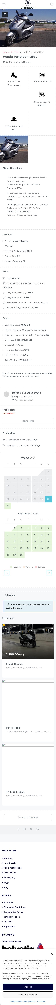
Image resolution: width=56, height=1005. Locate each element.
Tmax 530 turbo (14, 664)
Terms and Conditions (14, 907)
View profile (28, 421)
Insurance (9, 902)
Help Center (10, 872)
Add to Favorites (29, 817)
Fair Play (8, 921)
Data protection (16, 1001)
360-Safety (9, 877)
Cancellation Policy (13, 912)
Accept (28, 986)
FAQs (6, 882)
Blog (6, 887)
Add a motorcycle (13, 868)
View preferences (28, 994)
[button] (51, 953)
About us (8, 858)
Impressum (41, 1001)
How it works (10, 863)
